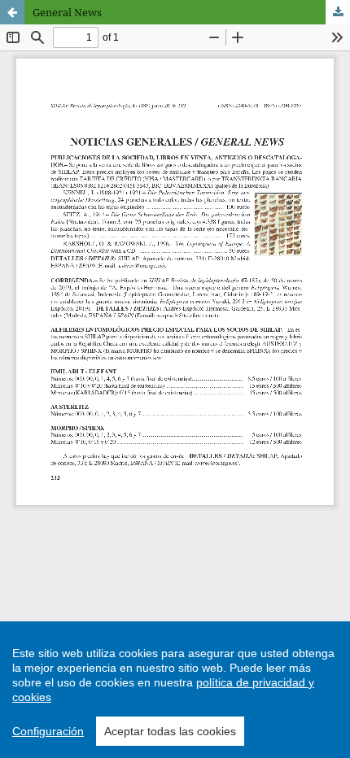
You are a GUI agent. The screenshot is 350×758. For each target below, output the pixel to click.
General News (67, 12)
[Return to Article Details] (12, 12)
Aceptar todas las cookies (170, 731)
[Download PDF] (338, 12)
